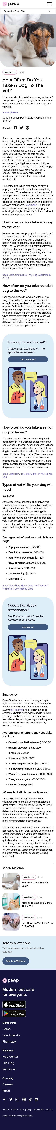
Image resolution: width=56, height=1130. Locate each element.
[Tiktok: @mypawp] (30, 1099)
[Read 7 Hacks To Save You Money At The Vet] (11, 901)
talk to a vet (16, 709)
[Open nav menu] (49, 11)
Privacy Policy (25, 1109)
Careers (7, 1084)
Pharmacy (9, 1041)
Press (6, 1090)
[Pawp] (11, 4)
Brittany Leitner (10, 112)
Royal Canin (31, 205)
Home (6, 1028)
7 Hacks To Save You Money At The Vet (37, 904)
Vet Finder (9, 1069)
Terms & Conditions (10, 1109)
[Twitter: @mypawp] (10, 1099)
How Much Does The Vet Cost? (35, 884)
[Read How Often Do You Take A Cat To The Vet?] (11, 922)
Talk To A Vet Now (15, 961)
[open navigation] (49, 4)
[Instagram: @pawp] (17, 1099)
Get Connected (28, 359)
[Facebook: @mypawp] (4, 1099)
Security (49, 1109)
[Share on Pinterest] (27, 128)
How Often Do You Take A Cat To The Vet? (38, 925)
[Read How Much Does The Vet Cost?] (11, 881)
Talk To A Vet (28, 627)
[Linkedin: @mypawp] (36, 1100)
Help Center (10, 1056)
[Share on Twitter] (21, 128)
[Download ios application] (28, 1005)
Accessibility (38, 1109)
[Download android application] (28, 1014)
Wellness (9, 72)
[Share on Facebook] (16, 128)
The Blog (8, 1063)
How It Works (11, 1035)
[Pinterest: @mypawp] (24, 1099)
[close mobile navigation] (28, 14)
